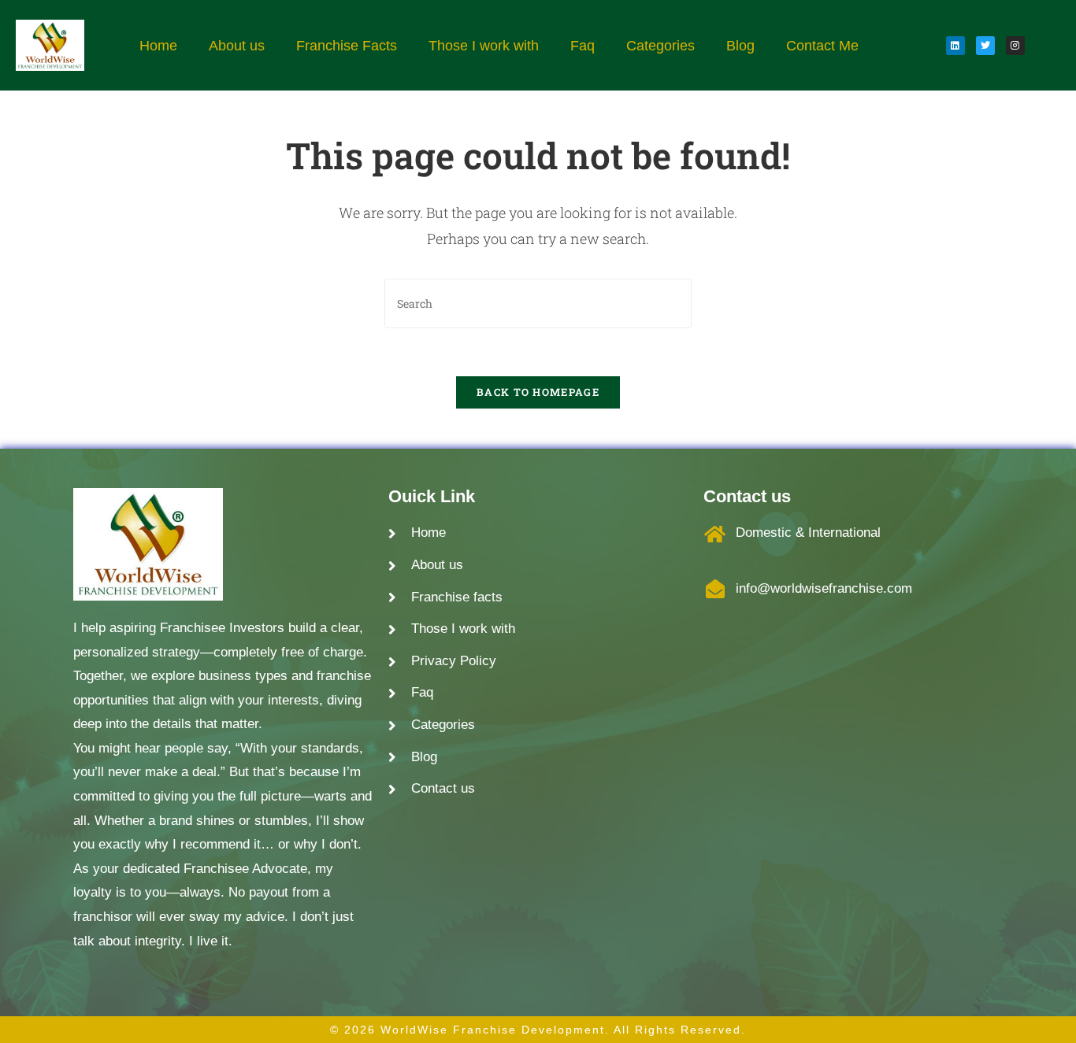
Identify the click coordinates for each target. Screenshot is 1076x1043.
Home (158, 46)
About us (237, 46)
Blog (740, 46)
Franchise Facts (346, 46)
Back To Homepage (538, 392)
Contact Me (822, 46)
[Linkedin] (955, 45)
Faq (582, 46)
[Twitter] (985, 45)
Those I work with (484, 46)
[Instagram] (1015, 45)
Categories (660, 46)
